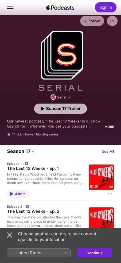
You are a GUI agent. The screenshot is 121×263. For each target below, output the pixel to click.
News (29, 134)
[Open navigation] (10, 7)
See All (108, 151)
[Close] (9, 235)
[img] (60, 7)
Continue (94, 253)
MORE (109, 127)
